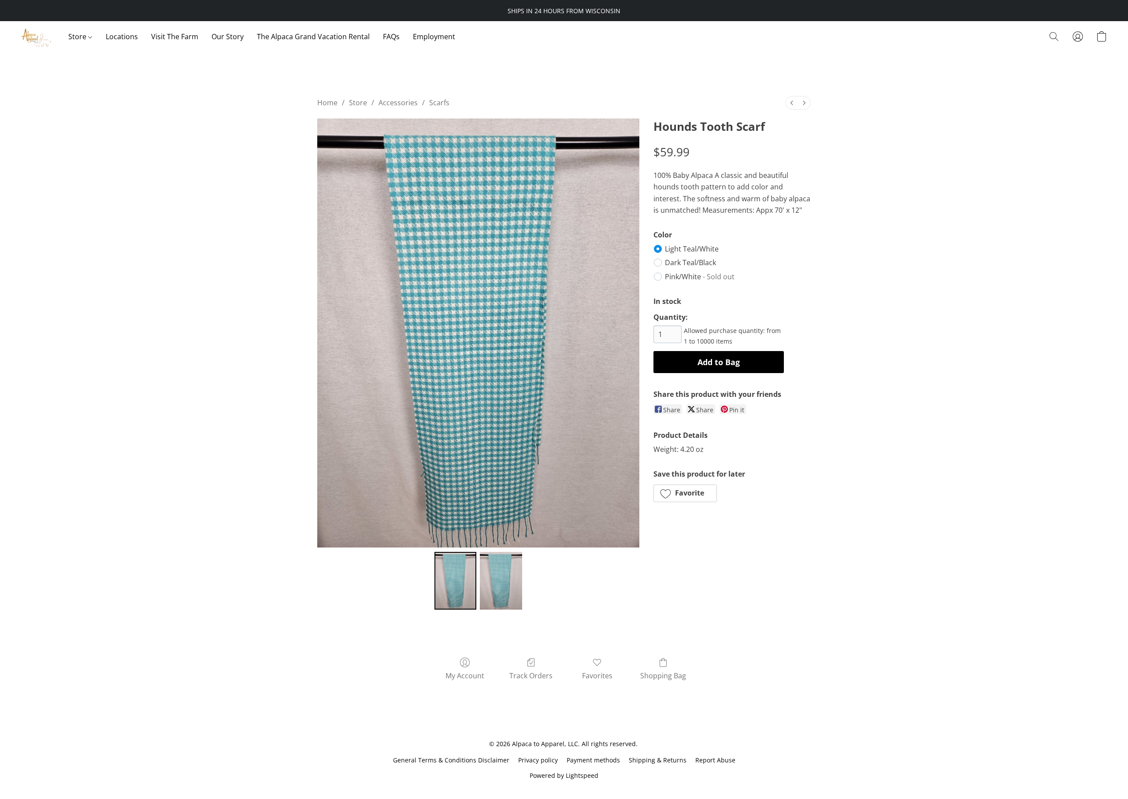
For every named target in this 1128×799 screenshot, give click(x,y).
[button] (36, 37)
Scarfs (439, 102)
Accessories (398, 102)
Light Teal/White (692, 249)
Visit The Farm (174, 36)
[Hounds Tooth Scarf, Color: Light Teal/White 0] (455, 580)
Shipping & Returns (657, 760)
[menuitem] (792, 102)
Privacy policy (538, 760)
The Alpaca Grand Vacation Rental (313, 36)
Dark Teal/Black (690, 262)
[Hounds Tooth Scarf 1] (501, 580)
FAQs (391, 36)
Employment (434, 36)
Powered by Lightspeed (564, 775)
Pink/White (700, 276)
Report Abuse (715, 760)
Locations (122, 36)
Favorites (597, 676)
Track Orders (531, 676)
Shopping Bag (663, 676)
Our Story (228, 36)
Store (78, 36)
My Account (464, 676)
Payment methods (593, 760)
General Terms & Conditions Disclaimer (451, 760)
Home (327, 102)
